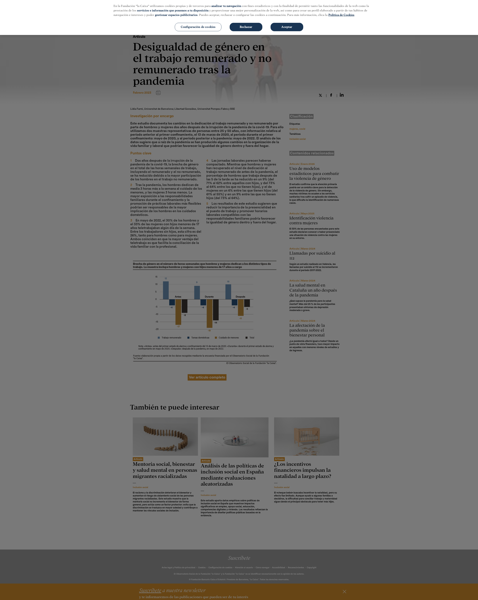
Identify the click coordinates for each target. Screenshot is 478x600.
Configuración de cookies (198, 26)
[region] (239, 17)
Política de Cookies (341, 14)
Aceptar (286, 26)
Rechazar (246, 26)
